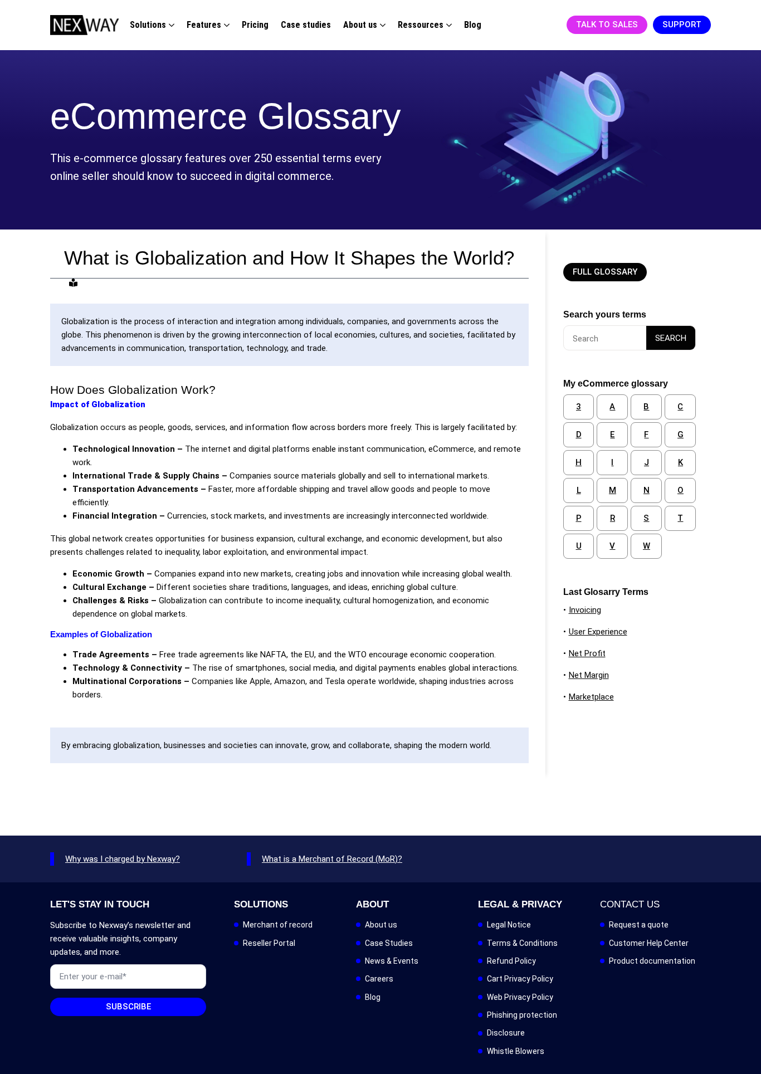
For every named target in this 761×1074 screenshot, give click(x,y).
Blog (472, 24)
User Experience (598, 632)
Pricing (255, 24)
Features (204, 24)
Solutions (148, 24)
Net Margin (589, 675)
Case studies (306, 24)
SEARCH (670, 338)
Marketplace (591, 697)
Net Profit (587, 653)
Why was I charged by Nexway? (122, 859)
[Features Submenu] (225, 25)
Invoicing (585, 610)
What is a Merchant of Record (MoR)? (332, 859)
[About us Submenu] (381, 25)
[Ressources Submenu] (447, 25)
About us (360, 24)
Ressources (420, 24)
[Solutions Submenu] (170, 25)
